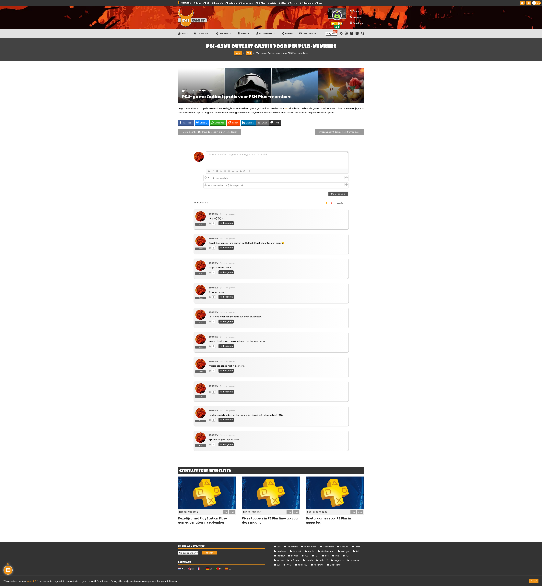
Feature (344, 546)
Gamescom (247, 3)
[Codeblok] (237, 171)
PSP (347, 555)
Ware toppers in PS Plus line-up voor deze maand (270, 520)
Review (280, 560)
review (293, 3)
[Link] (241, 171)
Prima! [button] (534, 581)
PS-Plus (261, 3)
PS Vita (294, 555)
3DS (279, 546)
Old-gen (345, 551)
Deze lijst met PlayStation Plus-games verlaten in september (202, 520)
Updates (355, 560)
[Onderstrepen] (217, 171)
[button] (536, 3)
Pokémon (232, 3)
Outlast (209, 90)
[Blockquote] (233, 171)
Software (295, 560)
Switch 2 (324, 560)
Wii (278, 564)
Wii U (289, 564)
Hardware (281, 551)
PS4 (356, 90)
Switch (309, 560)
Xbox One (319, 564)
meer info (32, 581)
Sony (198, 3)
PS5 (207, 3)
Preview (281, 555)
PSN (287, 108)
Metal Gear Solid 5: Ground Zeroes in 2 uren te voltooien (210, 132)
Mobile (311, 551)
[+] (248, 171)
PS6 (337, 555)
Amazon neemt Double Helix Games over (339, 132)
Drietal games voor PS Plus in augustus (328, 520)
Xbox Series (335, 564)
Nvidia (273, 3)
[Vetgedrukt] (209, 171)
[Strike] (221, 171)
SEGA (283, 3)
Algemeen (293, 546)
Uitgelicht (339, 560)
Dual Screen (310, 546)
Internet (297, 551)
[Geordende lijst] (225, 171)
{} (244, 171)
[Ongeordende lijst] (229, 171)
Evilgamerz (307, 3)
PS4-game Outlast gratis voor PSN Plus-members (237, 97)
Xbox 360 (302, 564)
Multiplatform (327, 551)
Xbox (319, 3)
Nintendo (218, 3)
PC (357, 551)
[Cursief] (213, 171)
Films (357, 546)
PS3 (306, 555)
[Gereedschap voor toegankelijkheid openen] (528, 3)
